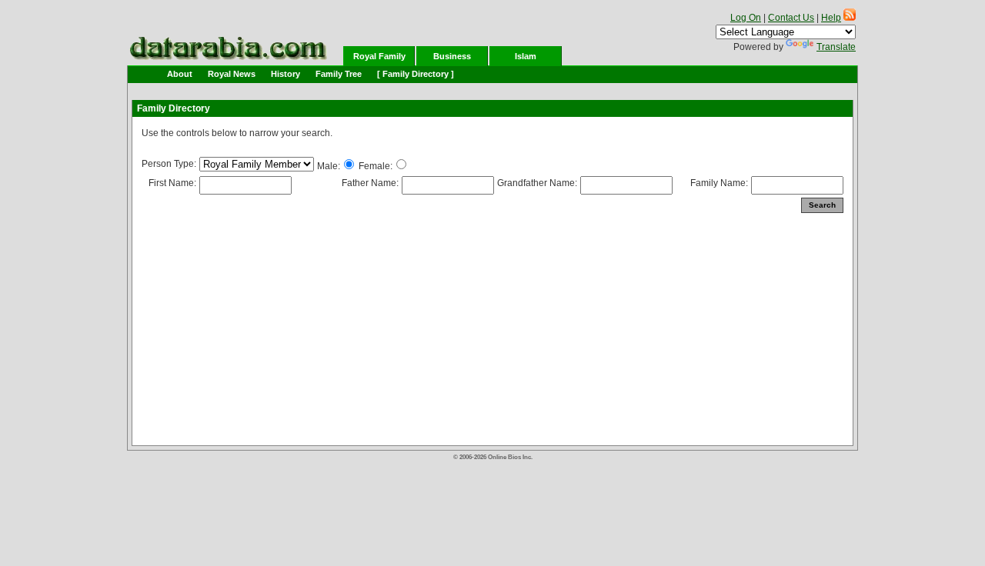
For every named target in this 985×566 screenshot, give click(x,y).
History (285, 73)
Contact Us (791, 17)
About (179, 73)
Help (831, 17)
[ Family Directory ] (415, 73)
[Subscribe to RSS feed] (849, 17)
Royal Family (379, 56)
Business (452, 56)
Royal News (231, 73)
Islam (525, 56)
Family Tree (339, 73)
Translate (836, 47)
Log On (745, 17)
